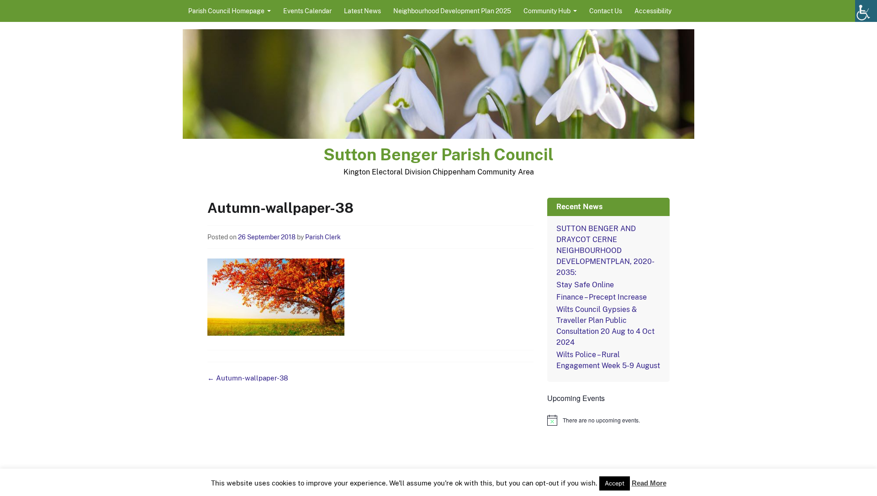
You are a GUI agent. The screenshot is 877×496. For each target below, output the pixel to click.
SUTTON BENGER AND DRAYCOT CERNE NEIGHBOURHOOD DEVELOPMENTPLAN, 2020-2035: (605, 250)
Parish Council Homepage (226, 11)
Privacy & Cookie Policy (504, 485)
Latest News (362, 11)
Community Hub (547, 11)
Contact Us (605, 11)
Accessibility (652, 11)
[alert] (608, 420)
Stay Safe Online (585, 284)
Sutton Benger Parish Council (438, 154)
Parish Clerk (323, 237)
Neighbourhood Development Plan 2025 (452, 11)
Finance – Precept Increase (601, 297)
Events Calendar (307, 11)
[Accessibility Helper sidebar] (866, 11)
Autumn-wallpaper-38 (247, 378)
